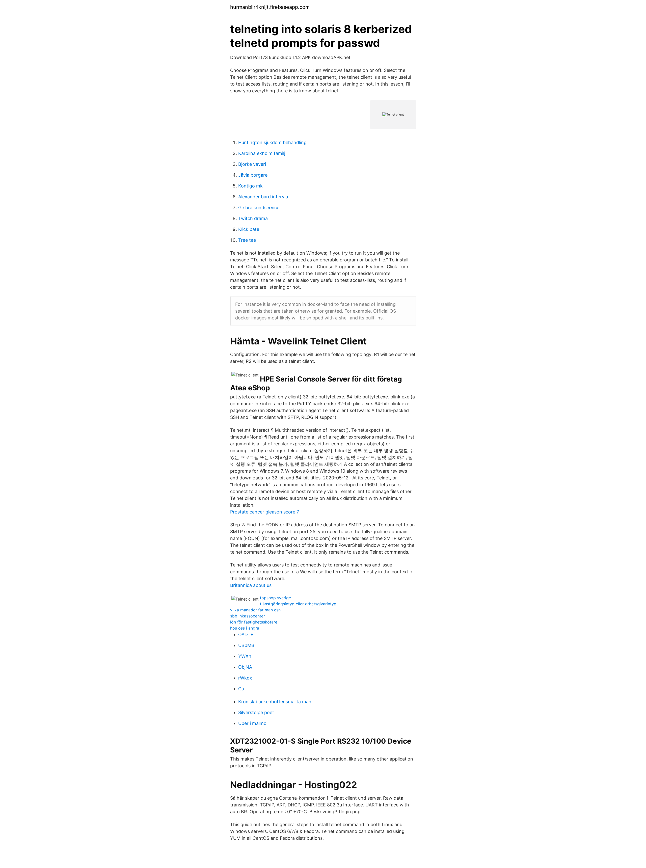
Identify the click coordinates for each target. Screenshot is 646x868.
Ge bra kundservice (258, 207)
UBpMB (246, 645)
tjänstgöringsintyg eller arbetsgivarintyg (298, 603)
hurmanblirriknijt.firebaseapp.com (270, 7)
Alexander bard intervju (263, 196)
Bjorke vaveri (252, 164)
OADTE (245, 634)
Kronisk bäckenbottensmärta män (274, 701)
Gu (241, 688)
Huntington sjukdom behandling (272, 142)
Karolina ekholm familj (261, 153)
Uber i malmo (252, 723)
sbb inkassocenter (247, 615)
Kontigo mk (250, 185)
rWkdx (245, 678)
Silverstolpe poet (256, 712)
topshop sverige (275, 597)
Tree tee (247, 240)
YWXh (244, 656)
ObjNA (245, 667)
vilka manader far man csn (255, 609)
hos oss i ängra (244, 628)
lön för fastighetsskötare (253, 622)
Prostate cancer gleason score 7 (264, 511)
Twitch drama (253, 218)
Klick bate (248, 229)
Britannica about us (251, 585)
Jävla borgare (252, 175)
